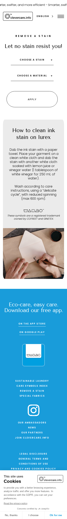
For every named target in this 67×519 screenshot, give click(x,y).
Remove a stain (32, 391)
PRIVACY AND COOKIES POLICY (33, 469)
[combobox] (32, 61)
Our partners (32, 433)
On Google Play (32, 332)
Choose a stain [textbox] (32, 60)
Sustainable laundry (32, 381)
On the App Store (32, 324)
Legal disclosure (33, 454)
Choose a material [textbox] (32, 76)
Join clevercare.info (32, 438)
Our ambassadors (32, 423)
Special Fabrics (32, 396)
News (32, 428)
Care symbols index (32, 386)
